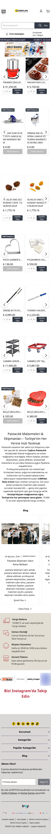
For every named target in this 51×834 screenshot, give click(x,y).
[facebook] (14, 724)
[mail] (32, 724)
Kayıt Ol (44, 782)
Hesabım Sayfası (8, 819)
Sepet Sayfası (34, 823)
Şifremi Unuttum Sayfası (38, 819)
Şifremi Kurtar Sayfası (18, 823)
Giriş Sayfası (21, 819)
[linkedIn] (23, 724)
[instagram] (18, 724)
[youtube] (28, 724)
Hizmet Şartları (27, 793)
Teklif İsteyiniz (13, 151)
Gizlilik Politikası (9, 793)
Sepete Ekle (18, 91)
